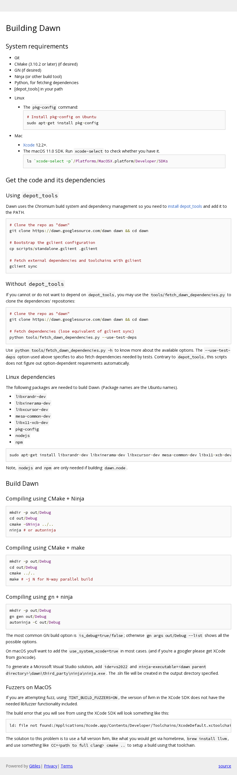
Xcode (29, 145)
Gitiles (34, 766)
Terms (67, 766)
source (225, 766)
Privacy (50, 766)
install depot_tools (185, 206)
